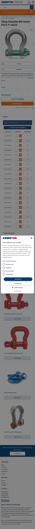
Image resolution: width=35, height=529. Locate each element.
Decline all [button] (18, 283)
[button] (17, 288)
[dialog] (17, 264)
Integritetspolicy (7, 257)
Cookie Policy (17, 291)
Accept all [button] (18, 279)
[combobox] (31, 238)
